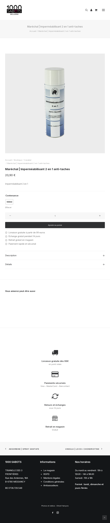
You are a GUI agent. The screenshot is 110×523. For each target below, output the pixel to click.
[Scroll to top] (104, 517)
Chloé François (62, 506)
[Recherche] (85, 10)
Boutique (18, 160)
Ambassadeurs (50, 485)
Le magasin (49, 470)
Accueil (33, 31)
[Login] (90, 10)
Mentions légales (51, 478)
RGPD (46, 474)
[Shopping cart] (94, 10)
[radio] (9, 201)
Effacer (8, 207)
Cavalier (28, 160)
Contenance (11, 195)
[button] (103, 10)
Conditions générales (53, 481)
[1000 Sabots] (14, 10)
